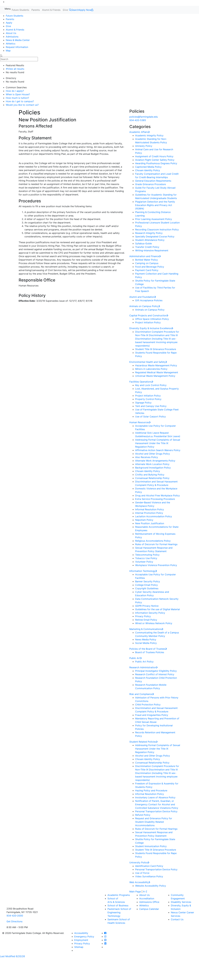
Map (8, 50)
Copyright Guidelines (146, 588)
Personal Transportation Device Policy (156, 811)
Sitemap (78, 947)
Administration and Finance (144, 256)
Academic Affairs (138, 132)
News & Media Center (18, 40)
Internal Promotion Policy (149, 512)
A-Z (145, 891)
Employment (81, 940)
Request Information (17, 47)
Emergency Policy (84, 936)
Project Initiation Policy (148, 322)
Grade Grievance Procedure (150, 184)
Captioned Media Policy (148, 166)
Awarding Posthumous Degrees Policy (156, 163)
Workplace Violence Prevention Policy (156, 565)
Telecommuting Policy (147, 554)
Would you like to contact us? (22, 104)
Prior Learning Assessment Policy (153, 219)
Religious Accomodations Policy (153, 540)
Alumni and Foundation (142, 296)
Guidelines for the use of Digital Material (157, 609)
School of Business (118, 905)
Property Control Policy (148, 399)
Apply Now (85, 9)
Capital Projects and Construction (148, 315)
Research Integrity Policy (149, 233)
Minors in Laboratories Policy (151, 368)
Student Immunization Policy (151, 846)
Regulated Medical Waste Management (156, 372)
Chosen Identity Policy (147, 170)
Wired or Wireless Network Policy (153, 623)
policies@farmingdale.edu (143, 116)
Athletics (10, 43)
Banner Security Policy (147, 581)
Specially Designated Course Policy (154, 236)
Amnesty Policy (143, 145)
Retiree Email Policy (146, 619)
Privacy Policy (143, 616)
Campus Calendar (149, 908)
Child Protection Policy (148, 704)
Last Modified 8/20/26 (12, 956)
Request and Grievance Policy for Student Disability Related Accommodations (153, 822)
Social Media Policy (146, 643)
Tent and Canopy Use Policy (151, 406)
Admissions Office (149, 902)
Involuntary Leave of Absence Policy (155, 797)
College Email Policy (146, 584)
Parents (35, 9)
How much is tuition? (17, 97)
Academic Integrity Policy (149, 135)
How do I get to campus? (20, 101)
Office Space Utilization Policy (152, 318)
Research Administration (142, 667)
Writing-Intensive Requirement (151, 250)
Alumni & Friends (51, 9)
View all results (16, 68)
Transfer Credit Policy (147, 246)
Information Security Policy (150, 612)
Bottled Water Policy (146, 259)
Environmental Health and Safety (147, 361)
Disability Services (181, 902)
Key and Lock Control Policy (151, 385)
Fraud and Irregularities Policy (151, 715)
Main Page (135, 891)
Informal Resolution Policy (149, 509)
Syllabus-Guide (143, 243)
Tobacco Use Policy (146, 558)
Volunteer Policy (144, 561)
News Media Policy (145, 639)
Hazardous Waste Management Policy (156, 365)
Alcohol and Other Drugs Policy (152, 453)
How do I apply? (15, 90)
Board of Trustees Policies (149, 652)
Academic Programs (119, 895)
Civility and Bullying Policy (149, 474)
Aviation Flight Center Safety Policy (154, 159)
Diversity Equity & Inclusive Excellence (150, 328)
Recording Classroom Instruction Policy (157, 229)
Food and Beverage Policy (149, 266)
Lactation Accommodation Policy (153, 516)
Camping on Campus (146, 263)
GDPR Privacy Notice (147, 605)
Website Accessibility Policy (150, 885)
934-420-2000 (15, 915)
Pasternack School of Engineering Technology (119, 912)
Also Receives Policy (146, 457)
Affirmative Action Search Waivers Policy (157, 450)
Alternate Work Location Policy (152, 464)
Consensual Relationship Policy (152, 478)
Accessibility (81, 933)
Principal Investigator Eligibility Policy (156, 670)
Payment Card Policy (146, 270)
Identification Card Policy (149, 866)
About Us (11, 33)
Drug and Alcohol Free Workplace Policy (157, 495)
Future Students (20, 9)
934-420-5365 (137, 120)
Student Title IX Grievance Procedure (155, 349)
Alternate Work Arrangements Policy (155, 460)
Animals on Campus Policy (144, 306)
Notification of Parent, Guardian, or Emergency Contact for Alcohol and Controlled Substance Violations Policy (156, 804)
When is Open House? (18, 94)
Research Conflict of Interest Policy (154, 674)
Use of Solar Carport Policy (150, 416)
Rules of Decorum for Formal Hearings (156, 544)
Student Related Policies (142, 741)
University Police (138, 862)
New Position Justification (149, 523)
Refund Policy (142, 814)
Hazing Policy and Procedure (151, 790)
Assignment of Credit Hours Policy (154, 156)
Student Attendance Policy (149, 240)
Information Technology (142, 571)
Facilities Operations (140, 381)
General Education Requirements (153, 180)
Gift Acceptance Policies (148, 300)
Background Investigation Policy (153, 467)
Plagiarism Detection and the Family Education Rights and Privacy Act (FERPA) (155, 205)
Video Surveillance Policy (149, 876)
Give (65, 9)
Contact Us (177, 919)
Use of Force (142, 872)
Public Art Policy (144, 661)
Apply (9, 22)
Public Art (134, 658)
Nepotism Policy (144, 519)
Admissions (12, 36)
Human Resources (139, 422)
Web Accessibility (139, 882)
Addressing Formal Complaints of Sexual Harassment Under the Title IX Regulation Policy (157, 443)
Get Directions (14, 921)
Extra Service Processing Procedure (155, 499)
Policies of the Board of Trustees (147, 648)
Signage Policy (143, 402)
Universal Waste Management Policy (155, 375)
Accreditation (146, 898)
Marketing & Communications (145, 629)
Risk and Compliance (141, 694)
